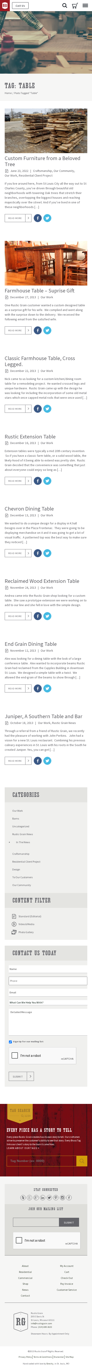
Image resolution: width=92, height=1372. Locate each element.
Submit (18, 1076)
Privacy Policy (25, 1356)
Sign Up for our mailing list (28, 1041)
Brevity (49, 1363)
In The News (23, 842)
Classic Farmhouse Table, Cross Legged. (40, 361)
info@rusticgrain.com (41, 1323)
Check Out (67, 1278)
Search (65, 5)
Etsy (29, 1197)
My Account (66, 1266)
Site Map (69, 1356)
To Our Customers (22, 877)
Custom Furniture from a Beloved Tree (42, 161)
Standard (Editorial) (30, 916)
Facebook (69, 1197)
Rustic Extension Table (30, 436)
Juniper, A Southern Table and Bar (43, 716)
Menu (85, 5)
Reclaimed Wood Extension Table (42, 581)
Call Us (20, 5)
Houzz (23, 1197)
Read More (15, 218)
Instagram (62, 1197)
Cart (75, 5)
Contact (25, 1295)
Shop (25, 1283)
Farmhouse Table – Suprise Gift (40, 290)
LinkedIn (42, 1197)
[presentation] (43, 1056)
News (25, 1289)
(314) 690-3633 (45, 1327)
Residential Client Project (35, 175)
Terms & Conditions (42, 1356)
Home (8, 93)
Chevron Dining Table (29, 508)
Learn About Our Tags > (23, 1148)
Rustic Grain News (64, 723)
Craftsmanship (42, 171)
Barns (15, 818)
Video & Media (26, 924)
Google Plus (36, 1197)
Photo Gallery (26, 932)
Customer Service (67, 1289)
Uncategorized (20, 826)
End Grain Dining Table (31, 643)
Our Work (11, 175)
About (25, 1266)
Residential (25, 1272)
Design (16, 869)
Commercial (25, 1278)
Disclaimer (59, 1356)
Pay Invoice (66, 1283)
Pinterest (56, 1197)
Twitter (49, 1197)
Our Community (64, 171)
